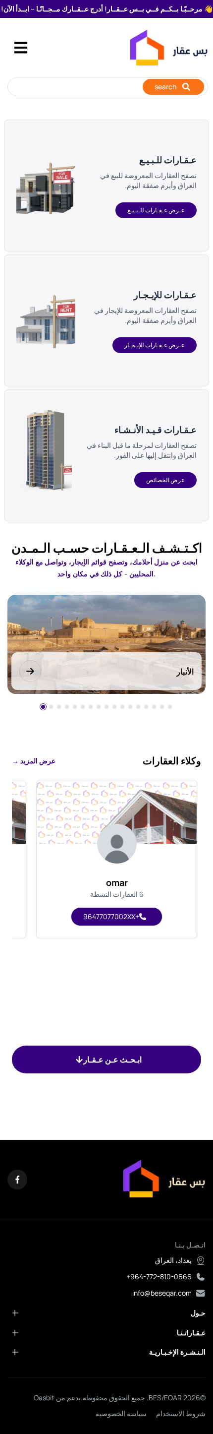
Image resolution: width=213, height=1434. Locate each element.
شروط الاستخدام (181, 1413)
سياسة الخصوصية (121, 1413)
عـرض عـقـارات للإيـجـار (154, 345)
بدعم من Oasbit (57, 1397)
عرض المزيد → (33, 760)
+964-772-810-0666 (159, 1276)
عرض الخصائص (165, 480)
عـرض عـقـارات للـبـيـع (156, 210)
